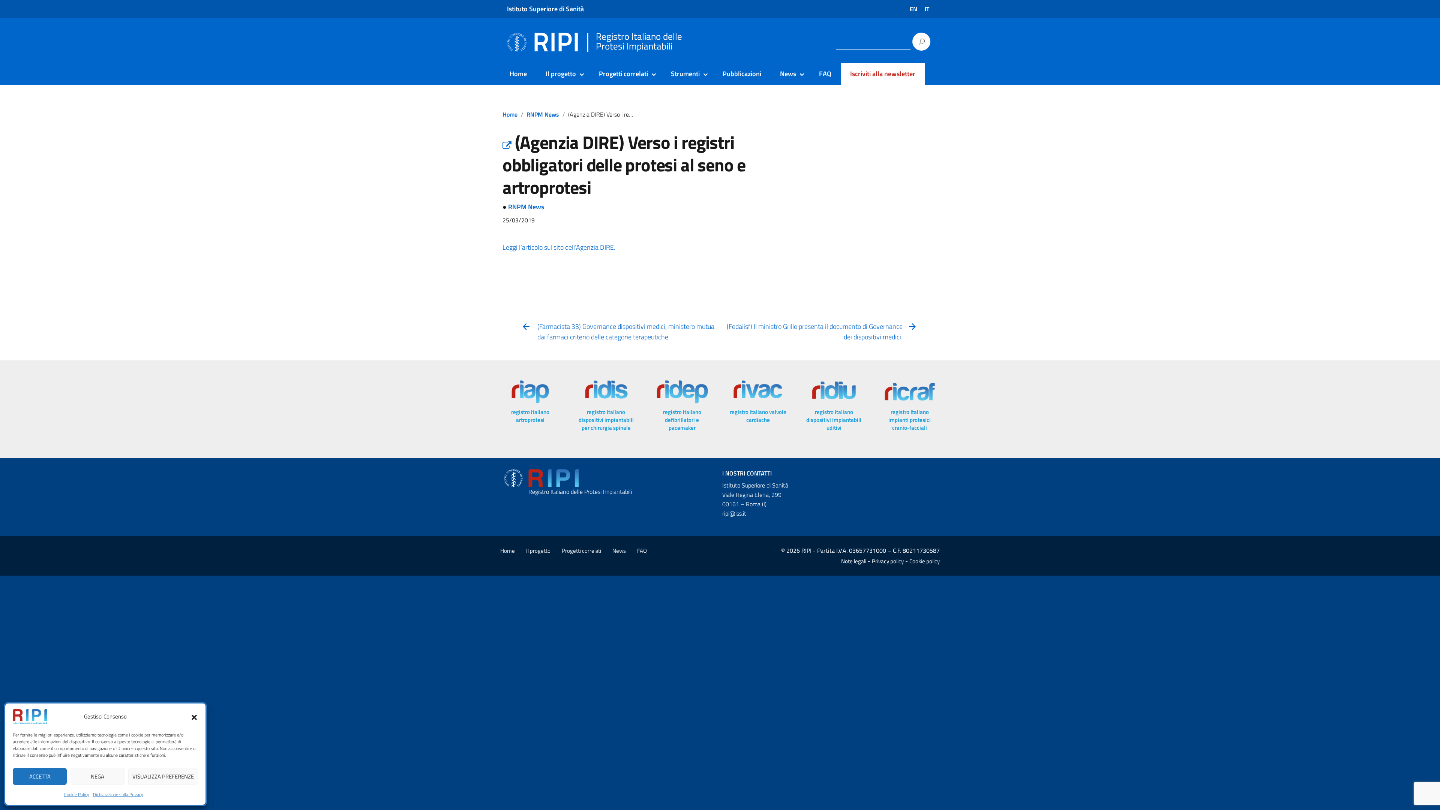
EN (913, 9)
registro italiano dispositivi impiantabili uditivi (833, 420)
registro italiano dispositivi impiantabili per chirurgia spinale (606, 420)
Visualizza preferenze (163, 776)
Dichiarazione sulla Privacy (118, 794)
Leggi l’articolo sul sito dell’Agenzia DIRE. (558, 247)
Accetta (40, 776)
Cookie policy (924, 561)
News (788, 74)
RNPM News (542, 114)
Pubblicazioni (742, 74)
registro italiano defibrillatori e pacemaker (682, 420)
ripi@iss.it (734, 513)
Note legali (853, 561)
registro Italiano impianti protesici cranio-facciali (909, 420)
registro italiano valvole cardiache (758, 416)
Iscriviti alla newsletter (882, 74)
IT (927, 9)
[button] (194, 716)
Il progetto (561, 74)
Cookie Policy (76, 794)
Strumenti (685, 74)
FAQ (825, 74)
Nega (97, 776)
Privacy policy (888, 561)
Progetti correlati (623, 74)
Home (518, 74)
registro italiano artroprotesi (530, 416)
